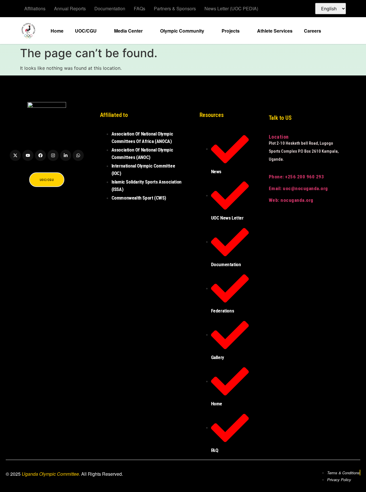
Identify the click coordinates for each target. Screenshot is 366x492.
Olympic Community (182, 30)
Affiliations (34, 8)
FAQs (139, 8)
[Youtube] (27, 155)
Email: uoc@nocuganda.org (298, 188)
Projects (231, 30)
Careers (312, 30)
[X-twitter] (15, 155)
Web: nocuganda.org (291, 200)
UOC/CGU (86, 30)
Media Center (128, 30)
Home (57, 30)
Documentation (109, 8)
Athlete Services (275, 30)
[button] (338, 30)
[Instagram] (53, 155)
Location (279, 137)
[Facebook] (40, 155)
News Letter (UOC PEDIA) (231, 8)
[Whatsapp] (78, 155)
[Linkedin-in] (65, 155)
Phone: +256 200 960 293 (296, 177)
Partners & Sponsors (175, 8)
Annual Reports (70, 8)
